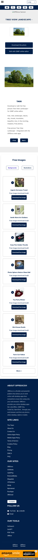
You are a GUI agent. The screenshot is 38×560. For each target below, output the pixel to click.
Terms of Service (12, 441)
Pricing (9, 450)
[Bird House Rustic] (20, 323)
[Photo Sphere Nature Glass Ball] (20, 269)
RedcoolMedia (12, 476)
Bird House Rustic (19, 327)
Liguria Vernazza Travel (19, 190)
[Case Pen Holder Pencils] (20, 241)
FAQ (8, 456)
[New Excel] (25, 7)
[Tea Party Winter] (20, 296)
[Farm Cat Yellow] (20, 351)
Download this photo (19, 45)
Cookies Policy (12, 444)
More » (19, 371)
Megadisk (10, 479)
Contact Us (11, 431)
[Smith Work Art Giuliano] (20, 214)
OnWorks (10, 469)
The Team (10, 425)
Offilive (9, 535)
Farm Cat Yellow (19, 355)
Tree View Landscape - (19, 19)
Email (11, 514)
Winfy (9, 485)
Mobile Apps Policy (13, 438)
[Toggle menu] (2, 2)
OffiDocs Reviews (15, 545)
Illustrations (27, 168)
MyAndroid (10, 488)
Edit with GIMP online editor (19, 51)
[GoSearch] (13, 7)
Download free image (19, 197)
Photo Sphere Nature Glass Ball (19, 272)
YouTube (13, 511)
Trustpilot (12, 501)
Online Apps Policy (13, 434)
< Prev (14, 140)
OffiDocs (10, 466)
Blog (8, 447)
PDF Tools (10, 532)
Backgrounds (12, 168)
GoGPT (9, 529)
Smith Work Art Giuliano (19, 217)
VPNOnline (11, 482)
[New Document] (19, 7)
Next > (24, 140)
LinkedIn (22, 511)
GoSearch (10, 526)
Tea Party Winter (19, 300)
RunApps (10, 491)
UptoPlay (10, 473)
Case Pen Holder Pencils (19, 245)
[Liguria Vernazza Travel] (20, 186)
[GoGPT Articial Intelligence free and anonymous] (7, 7)
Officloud (10, 494)
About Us (10, 428)
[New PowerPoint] (31, 7)
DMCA (9, 453)
